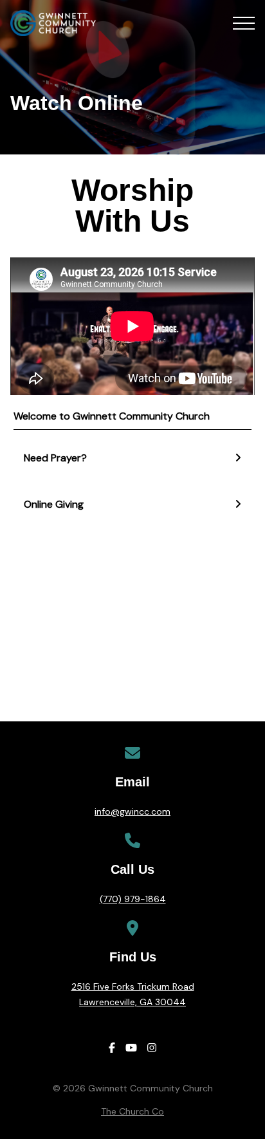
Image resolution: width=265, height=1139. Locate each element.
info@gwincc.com (132, 811)
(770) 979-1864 (133, 899)
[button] (244, 23)
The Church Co (132, 1111)
